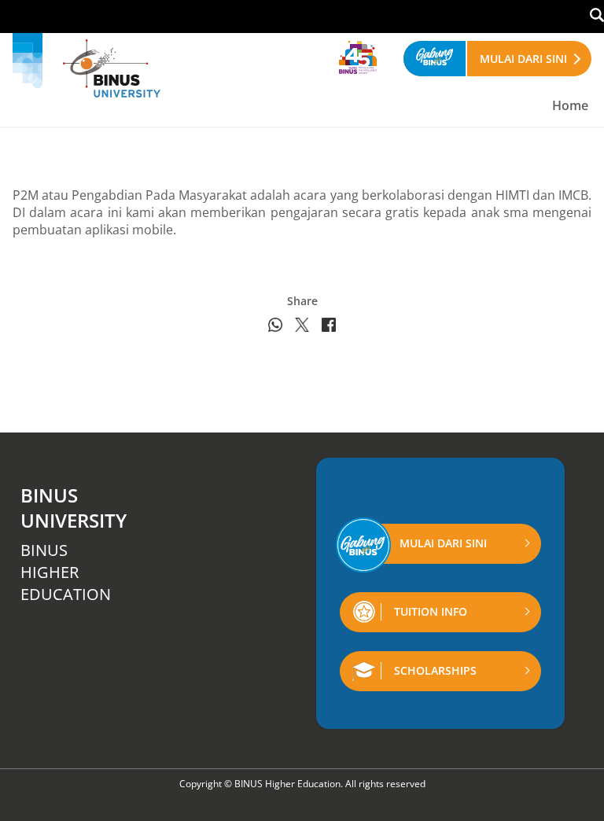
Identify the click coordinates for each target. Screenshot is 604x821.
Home (570, 105)
